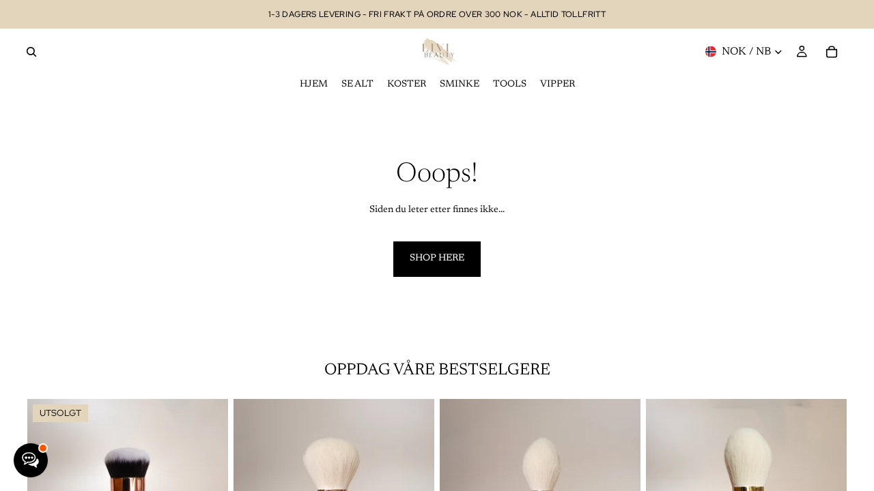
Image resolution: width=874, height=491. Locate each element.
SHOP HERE (437, 258)
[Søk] (31, 52)
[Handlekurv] (832, 52)
